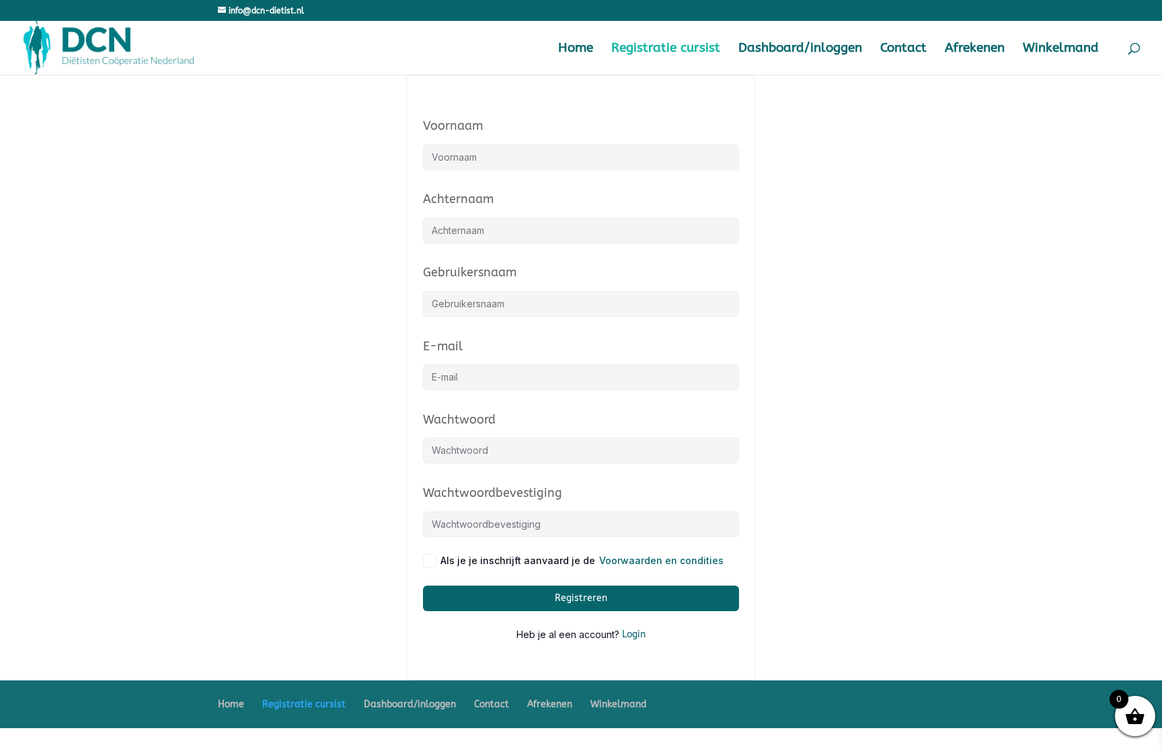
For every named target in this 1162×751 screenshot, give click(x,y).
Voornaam (453, 125)
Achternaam (458, 199)
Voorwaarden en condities (661, 560)
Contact (903, 49)
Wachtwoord (459, 419)
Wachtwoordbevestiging (492, 492)
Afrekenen (975, 49)
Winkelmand (1061, 49)
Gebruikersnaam (469, 272)
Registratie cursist (665, 49)
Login (634, 634)
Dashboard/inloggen (800, 49)
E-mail (443, 346)
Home (575, 49)
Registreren (581, 598)
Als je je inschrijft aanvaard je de (582, 560)
